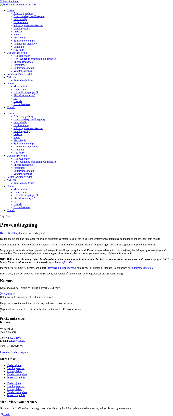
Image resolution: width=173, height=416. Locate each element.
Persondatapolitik (16, 377)
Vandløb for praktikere (26, 43)
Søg (2, 216)
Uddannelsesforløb (17, 52)
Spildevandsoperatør (141, 267)
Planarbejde (20, 37)
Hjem (3, 233)
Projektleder (20, 64)
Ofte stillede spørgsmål (26, 92)
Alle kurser (19, 49)
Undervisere (20, 89)
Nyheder (11, 77)
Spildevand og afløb (24, 40)
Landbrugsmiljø (22, 28)
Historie (18, 101)
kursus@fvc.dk (63, 262)
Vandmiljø (19, 46)
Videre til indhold (9, 1)
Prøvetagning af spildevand (61, 267)
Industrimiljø (20, 19)
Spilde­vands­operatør (24, 67)
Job (15, 98)
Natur (17, 34)
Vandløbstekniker (23, 71)
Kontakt (11, 107)
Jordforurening (21, 22)
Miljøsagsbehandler (24, 61)
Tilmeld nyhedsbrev (24, 80)
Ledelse (18, 31)
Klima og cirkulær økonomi (28, 25)
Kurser (10, 10)
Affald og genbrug (23, 13)
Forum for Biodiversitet (19, 74)
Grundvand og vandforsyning (29, 16)
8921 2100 (15, 337)
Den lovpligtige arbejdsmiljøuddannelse (35, 58)
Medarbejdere (21, 86)
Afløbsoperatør (22, 55)
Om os (10, 83)
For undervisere (22, 104)
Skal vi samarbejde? (24, 95)
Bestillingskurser (17, 233)
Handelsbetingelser (17, 374)
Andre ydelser (14, 371)
